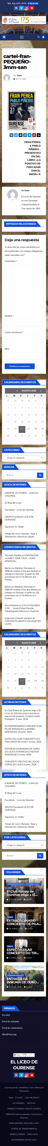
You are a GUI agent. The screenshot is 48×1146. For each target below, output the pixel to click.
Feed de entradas (10, 1021)
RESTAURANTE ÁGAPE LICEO (24, 1140)
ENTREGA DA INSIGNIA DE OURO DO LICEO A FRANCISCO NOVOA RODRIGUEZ (22, 752)
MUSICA (10, 917)
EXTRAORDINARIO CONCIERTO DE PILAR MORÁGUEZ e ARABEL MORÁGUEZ (23, 729)
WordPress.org (9, 1034)
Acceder (6, 1015)
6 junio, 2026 (15, 958)
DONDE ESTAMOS (17, 1134)
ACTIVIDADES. (19, 1103)
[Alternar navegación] (21, 37)
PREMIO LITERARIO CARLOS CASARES (24, 1109)
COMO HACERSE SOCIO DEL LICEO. (24, 1123)
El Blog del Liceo (13, 503)
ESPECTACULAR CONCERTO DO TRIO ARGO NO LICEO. (23, 953)
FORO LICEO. (32, 1134)
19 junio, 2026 (16, 929)
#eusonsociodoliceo (15, 884)
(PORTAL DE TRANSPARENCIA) (24, 1129)
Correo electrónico (14, 332)
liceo (19, 75)
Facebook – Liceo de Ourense (19, 510)
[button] (38, 37)
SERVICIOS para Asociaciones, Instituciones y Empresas (24, 1116)
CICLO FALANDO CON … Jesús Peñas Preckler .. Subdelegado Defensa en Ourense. (22, 608)
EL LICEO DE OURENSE (24, 27)
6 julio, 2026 (15, 899)
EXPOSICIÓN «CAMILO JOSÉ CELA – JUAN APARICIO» (21, 558)
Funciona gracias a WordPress (17, 1088)
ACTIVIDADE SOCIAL (32, 884)
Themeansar (24, 1091)
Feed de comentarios (12, 1028)
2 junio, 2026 (15, 987)
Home (11, 1098)
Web (7, 349)
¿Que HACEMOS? (32, 1098)
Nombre (9, 316)
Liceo (9, 888)
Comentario (11, 261)
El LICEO (19, 1098)
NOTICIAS (31, 1103)
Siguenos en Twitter (14, 527)
